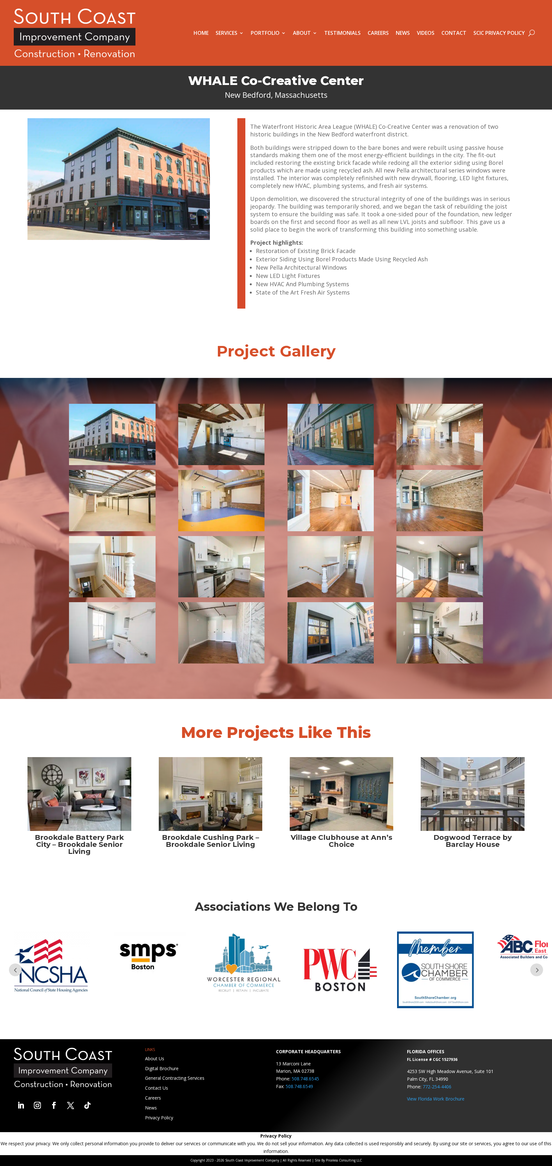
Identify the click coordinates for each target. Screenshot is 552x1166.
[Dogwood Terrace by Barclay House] (473, 794)
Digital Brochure (162, 1068)
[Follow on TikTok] (87, 1105)
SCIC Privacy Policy (499, 32)
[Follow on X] (71, 1105)
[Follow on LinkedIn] (21, 1105)
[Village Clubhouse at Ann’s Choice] (342, 794)
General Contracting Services (174, 1078)
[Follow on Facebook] (54, 1105)
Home (201, 32)
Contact (453, 32)
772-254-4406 (437, 1087)
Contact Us (156, 1088)
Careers (378, 32)
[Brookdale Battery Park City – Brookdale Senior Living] (79, 794)
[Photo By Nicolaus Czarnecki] (112, 463)
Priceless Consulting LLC (344, 1160)
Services (226, 32)
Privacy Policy (159, 1118)
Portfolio (265, 32)
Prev (15, 969)
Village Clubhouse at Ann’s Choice (341, 841)
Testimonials (342, 32)
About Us (154, 1058)
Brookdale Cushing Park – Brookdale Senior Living (210, 841)
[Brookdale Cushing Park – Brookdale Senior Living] (211, 794)
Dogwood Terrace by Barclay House (472, 841)
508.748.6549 (299, 1086)
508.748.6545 (305, 1079)
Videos (425, 32)
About (302, 32)
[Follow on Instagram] (37, 1105)
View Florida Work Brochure (435, 1099)
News (403, 32)
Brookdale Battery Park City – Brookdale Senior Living (79, 844)
